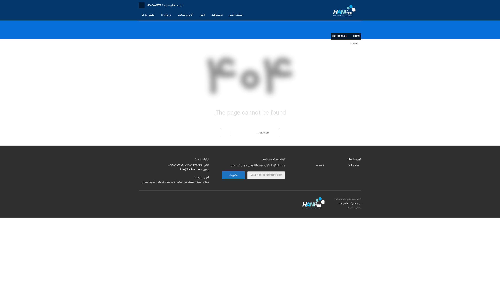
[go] (225, 133)
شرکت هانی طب (347, 203)
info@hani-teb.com (191, 169)
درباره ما (320, 165)
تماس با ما (353, 165)
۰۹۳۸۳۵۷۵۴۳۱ (153, 5)
